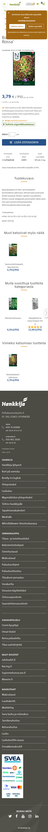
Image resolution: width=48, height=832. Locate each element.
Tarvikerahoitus (11, 720)
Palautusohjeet (10, 564)
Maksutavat (8, 558)
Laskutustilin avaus (13, 740)
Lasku (5, 733)
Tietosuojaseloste (12, 597)
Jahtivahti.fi (8, 659)
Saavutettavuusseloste (15, 603)
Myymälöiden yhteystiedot (17, 497)
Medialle (7, 517)
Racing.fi (7, 666)
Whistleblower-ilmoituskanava (19, 523)
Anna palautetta (11, 638)
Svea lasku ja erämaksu (15, 714)
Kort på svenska (11, 471)
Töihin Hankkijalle (12, 504)
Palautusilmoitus (11, 571)
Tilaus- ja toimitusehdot (15, 538)
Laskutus (7, 491)
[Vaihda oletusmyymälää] (34, 4)
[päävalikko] (4, 4)
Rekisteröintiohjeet (13, 545)
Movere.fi (7, 679)
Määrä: (5, 134)
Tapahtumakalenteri (13, 510)
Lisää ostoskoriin (26, 142)
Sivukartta (8, 584)
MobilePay (8, 707)
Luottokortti (8, 701)
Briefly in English (11, 478)
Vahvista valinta (17, 26)
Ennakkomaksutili (12, 746)
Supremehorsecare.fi (14, 672)
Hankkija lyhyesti (12, 465)
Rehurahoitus (9, 727)
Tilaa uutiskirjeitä (12, 644)
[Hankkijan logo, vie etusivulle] (17, 4)
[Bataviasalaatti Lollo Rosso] (24, 69)
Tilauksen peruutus (13, 577)
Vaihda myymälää (35, 26)
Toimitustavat (10, 551)
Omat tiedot (9, 631)
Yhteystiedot (9, 484)
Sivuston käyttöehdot (14, 590)
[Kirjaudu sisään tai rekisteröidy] (37, 4)
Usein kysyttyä (10, 625)
